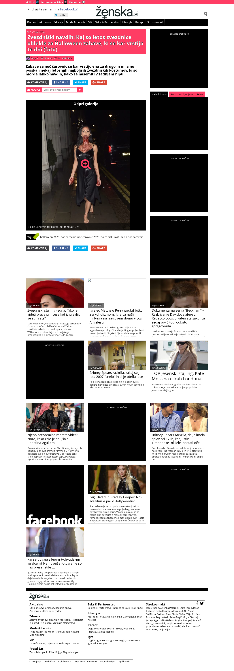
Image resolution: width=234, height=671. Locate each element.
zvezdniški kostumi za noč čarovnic (122, 237)
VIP (90, 22)
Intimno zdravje (121, 607)
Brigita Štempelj (183, 620)
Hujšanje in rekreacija (58, 619)
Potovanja (104, 616)
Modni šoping (36, 634)
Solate (110, 628)
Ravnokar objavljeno (182, 94)
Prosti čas (36, 649)
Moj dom (93, 616)
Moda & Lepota (75, 22)
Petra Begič (176, 617)
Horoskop (48, 607)
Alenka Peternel (169, 607)
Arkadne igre (100, 643)
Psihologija (46, 622)
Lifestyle (127, 22)
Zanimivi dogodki (38, 652)
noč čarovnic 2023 (88, 237)
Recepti (139, 22)
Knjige (58, 652)
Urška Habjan (166, 620)
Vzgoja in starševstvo (64, 622)
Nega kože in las (38, 631)
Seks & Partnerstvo (107, 22)
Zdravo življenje (37, 619)
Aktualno (45, 22)
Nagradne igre (70, 652)
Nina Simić (151, 629)
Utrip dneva (35, 607)
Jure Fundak (158, 623)
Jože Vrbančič (153, 607)
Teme (200, 94)
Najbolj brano (159, 94)
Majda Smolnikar (176, 623)
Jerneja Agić (152, 620)
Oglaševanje (64, 661)
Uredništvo (50, 661)
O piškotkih (124, 661)
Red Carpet (65, 643)
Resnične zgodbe (52, 611)
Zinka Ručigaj (163, 611)
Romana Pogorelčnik (157, 617)
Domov (31, 22)
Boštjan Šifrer (164, 614)
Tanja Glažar (178, 614)
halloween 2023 (49, 237)
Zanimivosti (35, 611)
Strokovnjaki (155, 22)
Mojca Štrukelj (190, 617)
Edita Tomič (186, 607)
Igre (90, 637)
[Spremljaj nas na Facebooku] (197, 604)
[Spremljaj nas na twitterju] (202, 604)
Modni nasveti (71, 631)
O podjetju (35, 661)
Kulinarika (116, 616)
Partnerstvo (105, 607)
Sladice (101, 631)
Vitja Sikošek (193, 614)
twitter (63, 15)
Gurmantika (129, 616)
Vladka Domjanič (191, 626)
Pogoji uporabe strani (85, 661)
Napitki (110, 631)
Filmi (51, 652)
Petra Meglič (173, 626)
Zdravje (58, 22)
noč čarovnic (68, 237)
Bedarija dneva (63, 607)
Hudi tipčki (137, 607)
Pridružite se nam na (52, 9)
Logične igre (94, 640)
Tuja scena (39, 32)
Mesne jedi (100, 628)
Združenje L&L (178, 611)
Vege (90, 628)
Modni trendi (55, 631)
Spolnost (92, 607)
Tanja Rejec (164, 629)
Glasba (75, 643)
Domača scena (37, 643)
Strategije (120, 640)
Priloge (118, 628)
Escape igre (108, 640)
